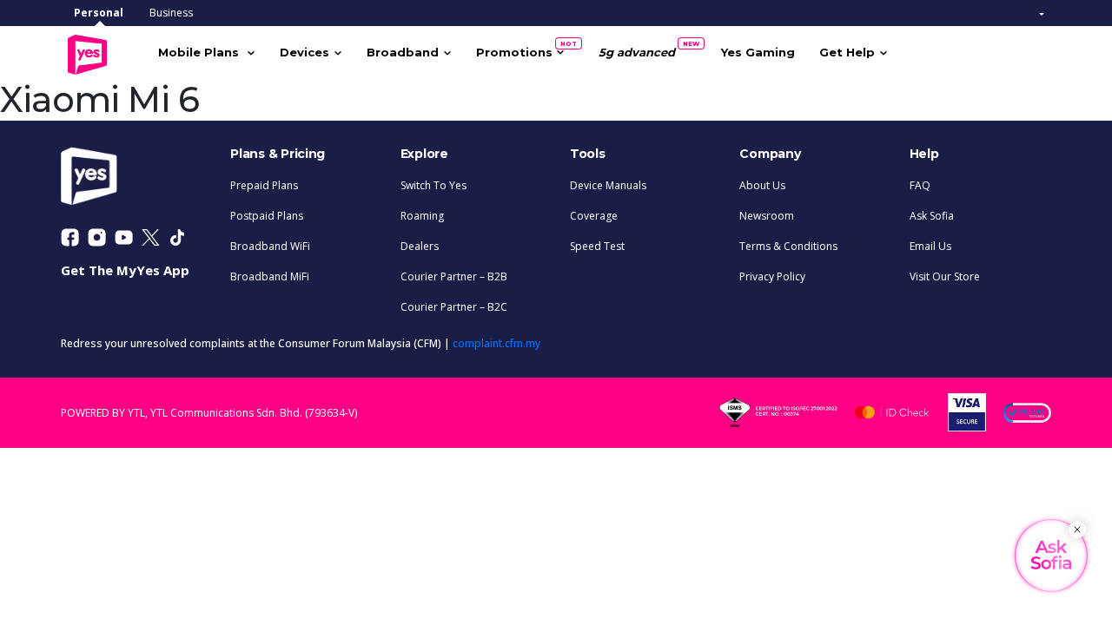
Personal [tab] (98, 12)
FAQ (920, 185)
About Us (762, 185)
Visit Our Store (945, 276)
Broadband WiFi (270, 246)
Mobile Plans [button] (200, 52)
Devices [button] (304, 52)
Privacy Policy (772, 276)
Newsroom (766, 215)
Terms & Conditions (788, 246)
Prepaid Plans (264, 185)
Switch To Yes (433, 185)
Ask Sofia (932, 215)
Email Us (930, 246)
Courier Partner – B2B (453, 276)
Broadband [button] (403, 52)
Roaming (422, 215)
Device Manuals (608, 185)
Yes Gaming (758, 52)
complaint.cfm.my (496, 343)
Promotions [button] (520, 49)
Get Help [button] (847, 52)
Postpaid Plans (266, 215)
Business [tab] (171, 12)
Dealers (419, 246)
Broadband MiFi (269, 276)
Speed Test (597, 246)
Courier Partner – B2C (453, 306)
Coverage (594, 215)
